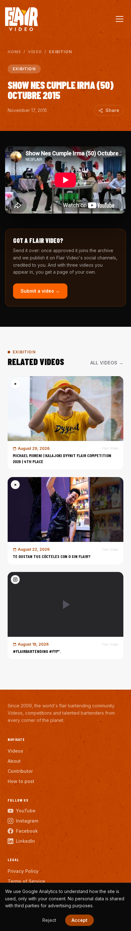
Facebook (27, 831)
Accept (79, 920)
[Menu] (119, 19)
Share (112, 110)
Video (35, 51)
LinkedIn (25, 841)
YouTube (26, 810)
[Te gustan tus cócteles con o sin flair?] (65, 520)
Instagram (27, 820)
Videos (15, 751)
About (14, 761)
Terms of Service (26, 881)
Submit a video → (40, 291)
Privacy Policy (23, 871)
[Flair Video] (21, 19)
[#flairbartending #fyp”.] (65, 615)
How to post (21, 781)
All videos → (106, 362)
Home (14, 51)
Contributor (20, 771)
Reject (49, 920)
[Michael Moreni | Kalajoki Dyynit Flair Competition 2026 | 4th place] (65, 422)
